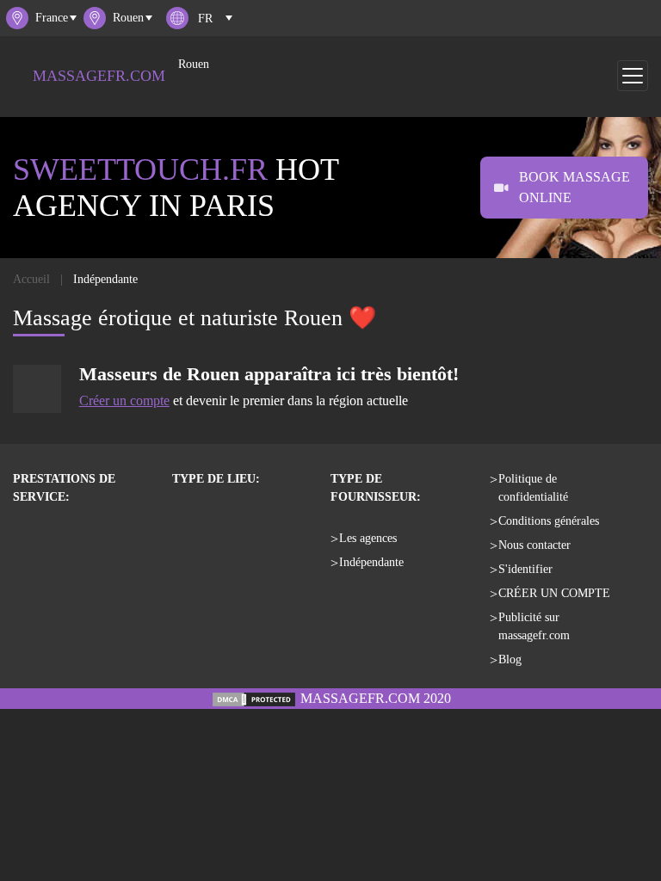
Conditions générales (548, 520)
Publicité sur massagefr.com (534, 626)
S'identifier (525, 569)
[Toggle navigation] (632, 75)
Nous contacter (534, 545)
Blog (510, 659)
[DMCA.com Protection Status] (254, 698)
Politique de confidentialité (533, 487)
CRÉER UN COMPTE (554, 593)
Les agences (368, 538)
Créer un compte (124, 400)
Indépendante (371, 562)
